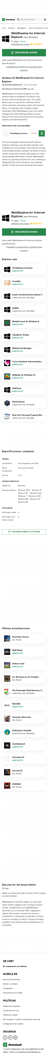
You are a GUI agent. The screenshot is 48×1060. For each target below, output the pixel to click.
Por (14, 41)
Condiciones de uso (11, 1010)
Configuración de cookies (13, 1024)
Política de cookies (10, 1015)
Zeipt (7, 888)
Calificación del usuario (20, 44)
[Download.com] (8, 19)
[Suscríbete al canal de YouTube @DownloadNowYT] (15, 1037)
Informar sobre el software (26, 532)
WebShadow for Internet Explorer (28, 35)
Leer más (30, 89)
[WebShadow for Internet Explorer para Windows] (5, 38)
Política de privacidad (11, 1006)
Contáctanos (8, 988)
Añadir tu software (10, 984)
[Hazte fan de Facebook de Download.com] (5, 1037)
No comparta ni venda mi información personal (21, 1019)
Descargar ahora (26, 52)
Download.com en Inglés (13, 993)
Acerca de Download (11, 979)
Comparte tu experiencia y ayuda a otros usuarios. (24, 69)
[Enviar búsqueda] (18, 19)
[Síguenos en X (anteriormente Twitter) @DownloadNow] (10, 1037)
